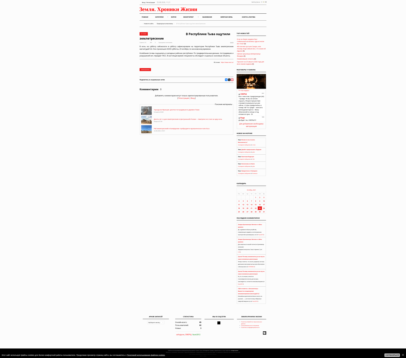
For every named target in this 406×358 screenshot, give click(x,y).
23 (260, 208)
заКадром (180, 334)
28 (251, 212)
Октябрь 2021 (251, 190)
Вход (193, 98)
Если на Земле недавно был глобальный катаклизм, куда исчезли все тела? (250, 41)
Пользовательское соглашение (250, 325)
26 (243, 212)
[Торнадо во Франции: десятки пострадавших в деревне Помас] (146, 114)
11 (239, 205)
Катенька (254, 173)
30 (260, 212)
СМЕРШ (188, 334)
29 (255, 212)
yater (253, 152)
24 (264, 208)
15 (255, 205)
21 (251, 208)
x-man (254, 145)
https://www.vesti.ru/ (227, 62)
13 (247, 205)
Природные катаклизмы (165, 24)
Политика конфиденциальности (250, 327)
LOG (253, 159)
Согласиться (392, 355)
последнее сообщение (244, 145)
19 (243, 208)
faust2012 (261, 234)
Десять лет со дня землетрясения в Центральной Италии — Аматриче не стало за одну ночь (188, 119)
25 (239, 212)
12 (243, 205)
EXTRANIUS (251, 266)
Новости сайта (148, 24)
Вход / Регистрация (148, 2)
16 (260, 205)
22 (255, 208)
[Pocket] (232, 79)
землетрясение (145, 69)
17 (264, 205)
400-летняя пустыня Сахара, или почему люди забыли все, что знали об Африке (251, 48)
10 (264, 201)
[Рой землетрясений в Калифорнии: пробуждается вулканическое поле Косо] (146, 133)
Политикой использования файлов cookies (146, 355)
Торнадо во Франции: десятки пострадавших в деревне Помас (177, 110)
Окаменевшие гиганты (245, 59)
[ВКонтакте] (226, 79)
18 (239, 208)
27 (247, 212)
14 (251, 205)
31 (264, 212)
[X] (229, 79)
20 (247, 208)
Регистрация (183, 98)
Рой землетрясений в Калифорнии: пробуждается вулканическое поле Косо (181, 129)
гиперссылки (234, 350)
